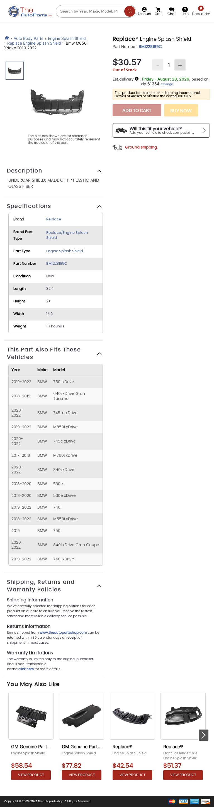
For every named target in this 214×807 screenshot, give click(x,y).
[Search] (129, 11)
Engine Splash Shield (67, 38)
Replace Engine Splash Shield (34, 43)
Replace (53, 219)
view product (31, 775)
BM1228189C (56, 264)
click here (26, 669)
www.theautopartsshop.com (64, 632)
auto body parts (28, 38)
